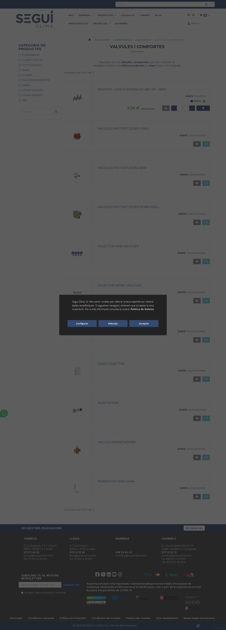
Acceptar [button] (144, 323)
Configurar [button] (82, 323)
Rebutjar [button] (113, 323)
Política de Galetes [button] (142, 309)
